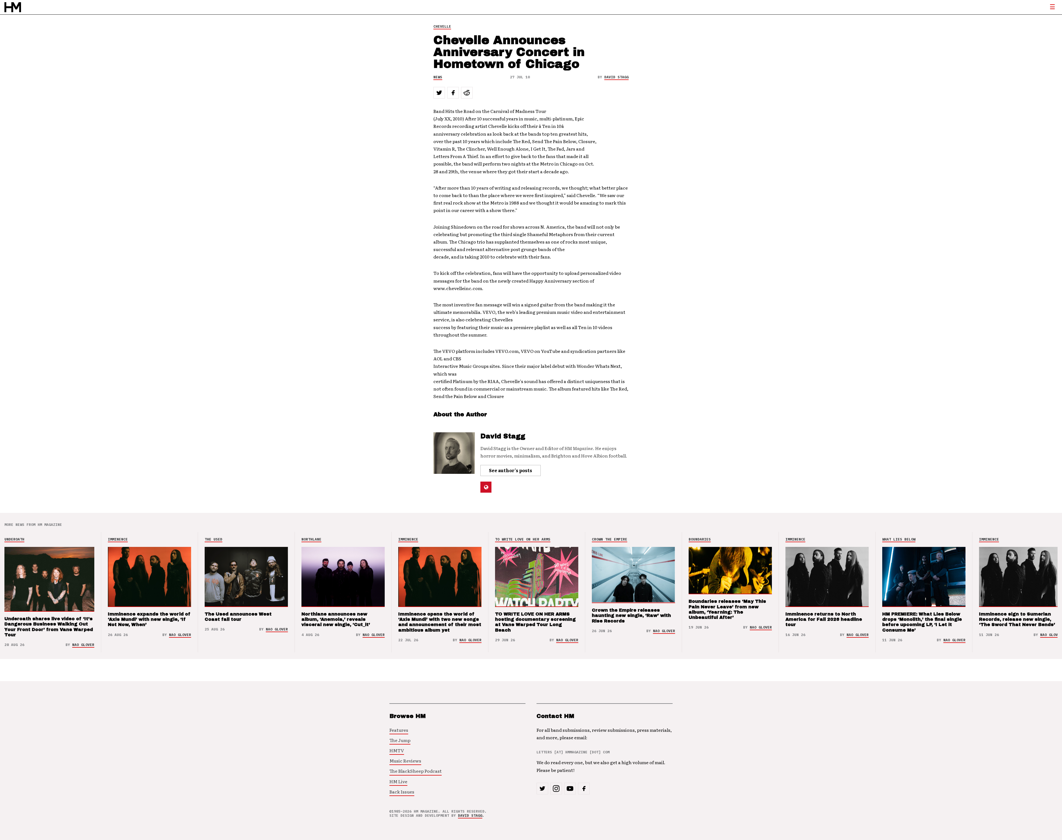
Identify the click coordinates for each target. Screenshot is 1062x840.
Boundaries (700, 539)
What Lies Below (898, 539)
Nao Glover (83, 644)
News (437, 77)
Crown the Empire (609, 539)
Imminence (118, 539)
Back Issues (401, 791)
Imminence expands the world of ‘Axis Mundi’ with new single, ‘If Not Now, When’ (149, 619)
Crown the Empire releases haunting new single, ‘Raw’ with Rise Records (631, 615)
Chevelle (442, 26)
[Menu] (1052, 7)
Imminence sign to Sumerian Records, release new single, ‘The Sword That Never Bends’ (1017, 619)
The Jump (399, 740)
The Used (213, 539)
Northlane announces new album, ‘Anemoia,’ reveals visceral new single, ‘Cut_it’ (335, 619)
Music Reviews (405, 760)
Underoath (14, 539)
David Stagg (616, 77)
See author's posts (510, 470)
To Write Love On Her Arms (522, 539)
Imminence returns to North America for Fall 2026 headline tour (823, 619)
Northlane (311, 539)
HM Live (398, 781)
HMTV (396, 750)
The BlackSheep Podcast (415, 770)
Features (398, 730)
